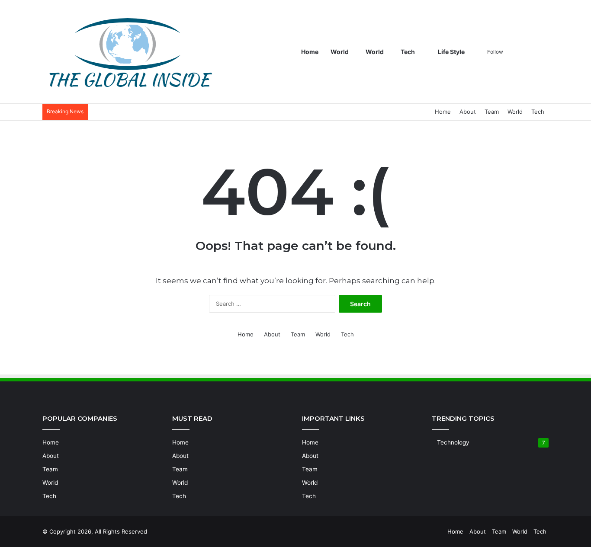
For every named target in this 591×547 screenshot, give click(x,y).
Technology (453, 442)
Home (309, 51)
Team (492, 111)
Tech (408, 51)
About (467, 111)
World (340, 51)
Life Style (451, 51)
